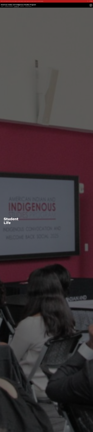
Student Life (16, 6)
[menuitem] (2, 6)
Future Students (28, 6)
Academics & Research (9, 6)
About (2, 6)
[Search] (87, 1)
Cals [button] (90, 1)
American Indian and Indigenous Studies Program (18, 5)
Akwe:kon (22, 6)
